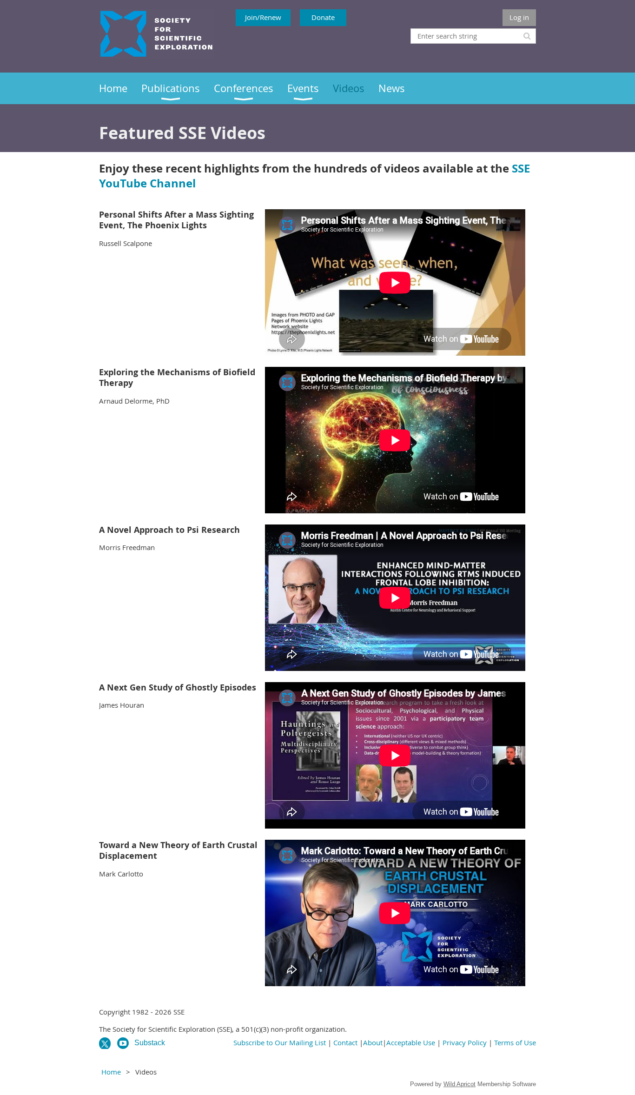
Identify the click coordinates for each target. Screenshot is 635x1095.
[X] (105, 1043)
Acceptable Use (410, 1042)
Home (111, 1071)
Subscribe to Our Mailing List (279, 1042)
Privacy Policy (465, 1042)
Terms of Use (515, 1042)
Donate (323, 17)
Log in (519, 17)
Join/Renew (263, 17)
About (373, 1042)
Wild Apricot (459, 1084)
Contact (345, 1042)
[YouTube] (123, 1043)
